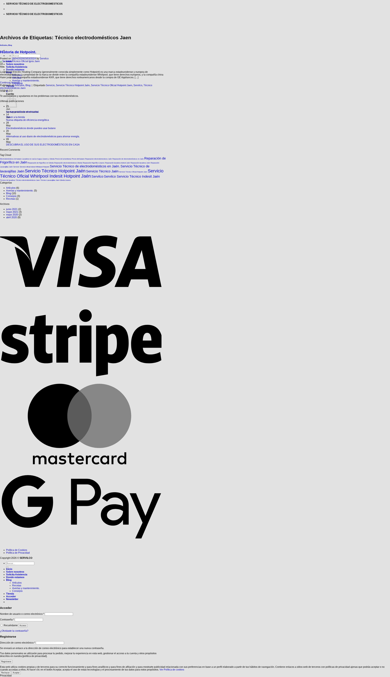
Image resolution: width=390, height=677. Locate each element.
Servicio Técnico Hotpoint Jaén (73, 85)
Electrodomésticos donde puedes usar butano (31, 128)
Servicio (50, 85)
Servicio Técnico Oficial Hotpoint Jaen (111, 85)
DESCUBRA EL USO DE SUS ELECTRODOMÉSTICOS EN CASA (43, 144)
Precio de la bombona (63, 159)
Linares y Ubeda (48, 159)
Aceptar (16, 673)
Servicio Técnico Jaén (102, 171)
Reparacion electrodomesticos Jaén (98, 159)
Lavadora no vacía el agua (32, 159)
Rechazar (5, 673)
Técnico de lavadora (7, 180)
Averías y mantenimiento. (25, 80)
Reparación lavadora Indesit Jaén (117, 163)
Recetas (10, 199)
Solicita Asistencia (16, 67)
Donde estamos (15, 69)
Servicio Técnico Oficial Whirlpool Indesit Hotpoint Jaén (81, 173)
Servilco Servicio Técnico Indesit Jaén (132, 176)
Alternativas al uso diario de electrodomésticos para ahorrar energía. (43, 136)
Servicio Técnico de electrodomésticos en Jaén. (85, 166)
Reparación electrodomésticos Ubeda (68, 163)
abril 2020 (11, 217)
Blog (27, 85)
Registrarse (6, 661)
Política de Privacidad (18, 552)
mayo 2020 (12, 214)
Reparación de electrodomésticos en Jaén (128, 159)
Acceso (23, 625)
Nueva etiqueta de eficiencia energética (27, 120)
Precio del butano (78, 159)
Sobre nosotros (15, 64)
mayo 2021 (12, 212)
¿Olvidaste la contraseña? (14, 631)
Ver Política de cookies (172, 669)
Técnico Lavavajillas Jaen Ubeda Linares (55, 180)
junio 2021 (12, 209)
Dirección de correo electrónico (17, 642)
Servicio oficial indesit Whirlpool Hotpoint (34, 167)
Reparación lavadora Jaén (140, 163)
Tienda (10, 593)
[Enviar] (7, 567)
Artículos (19, 85)
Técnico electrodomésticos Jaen (28, 180)
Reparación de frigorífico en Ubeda (41, 163)
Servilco (44, 58)
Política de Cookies (16, 550)
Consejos (11, 196)
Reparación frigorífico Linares (94, 163)
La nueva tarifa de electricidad (22, 111)
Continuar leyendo (11, 82)
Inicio (9, 569)
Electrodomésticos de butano (10, 159)
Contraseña (7, 619)
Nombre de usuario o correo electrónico (22, 614)
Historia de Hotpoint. (18, 52)
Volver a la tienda (15, 117)
